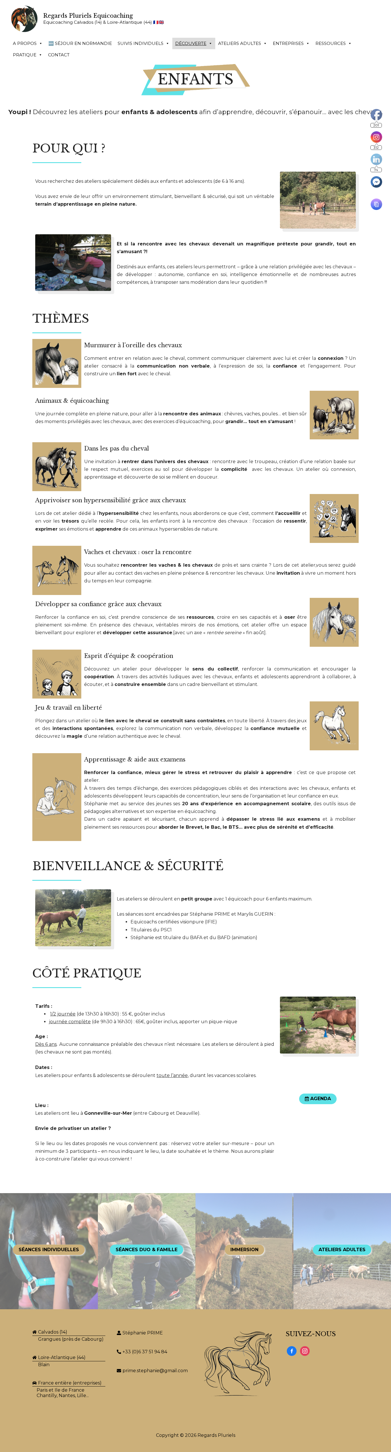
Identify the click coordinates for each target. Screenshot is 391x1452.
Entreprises (288, 43)
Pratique (24, 54)
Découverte (190, 43)
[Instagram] (305, 1350)
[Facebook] (292, 1350)
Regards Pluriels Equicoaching (88, 15)
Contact (59, 54)
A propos (25, 43)
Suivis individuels (140, 43)
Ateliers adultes (239, 43)
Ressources (330, 43)
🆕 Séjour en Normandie (80, 43)
